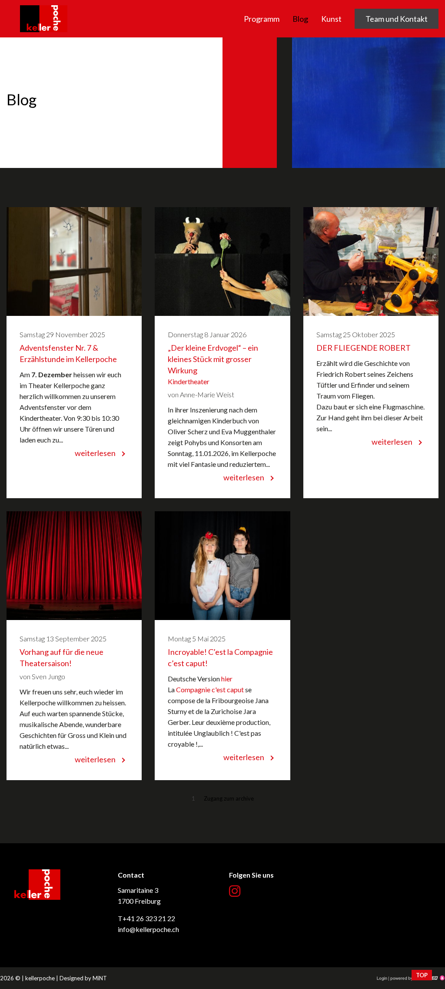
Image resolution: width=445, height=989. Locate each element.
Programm (261, 18)
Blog (300, 18)
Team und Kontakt (396, 18)
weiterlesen (95, 453)
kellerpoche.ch (43, 5)
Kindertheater (188, 381)
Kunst (331, 18)
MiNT (100, 978)
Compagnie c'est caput (210, 689)
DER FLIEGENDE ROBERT (363, 347)
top (422, 975)
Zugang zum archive (229, 798)
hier (226, 678)
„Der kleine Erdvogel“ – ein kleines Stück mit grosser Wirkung (213, 359)
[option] (222, 102)
